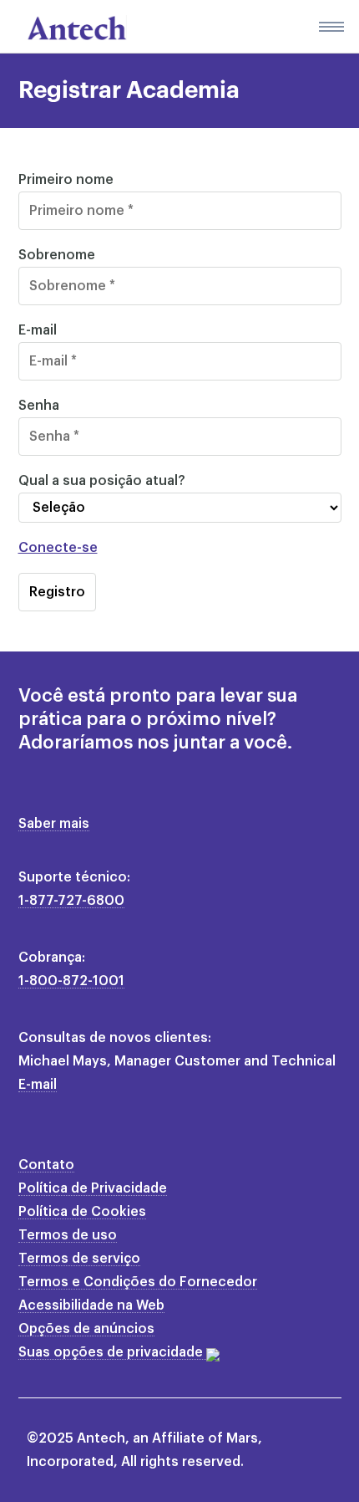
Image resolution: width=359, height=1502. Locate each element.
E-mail (37, 330)
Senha (38, 405)
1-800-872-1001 (71, 981)
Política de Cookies (82, 1211)
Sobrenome (56, 255)
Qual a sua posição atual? (101, 481)
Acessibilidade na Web (91, 1305)
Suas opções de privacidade (112, 1352)
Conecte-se (58, 547)
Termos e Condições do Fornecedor (137, 1282)
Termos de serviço (79, 1258)
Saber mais (53, 823)
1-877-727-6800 (71, 900)
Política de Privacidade (92, 1188)
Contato (46, 1165)
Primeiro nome (66, 179)
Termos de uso (67, 1235)
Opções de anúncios (86, 1329)
